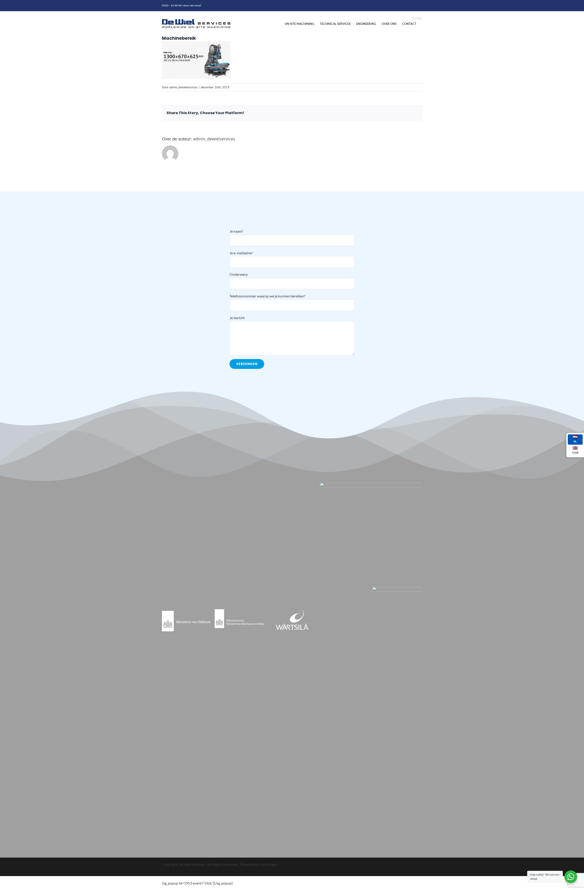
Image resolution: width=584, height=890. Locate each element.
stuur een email (192, 5)
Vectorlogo (268, 864)
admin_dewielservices (183, 87)
